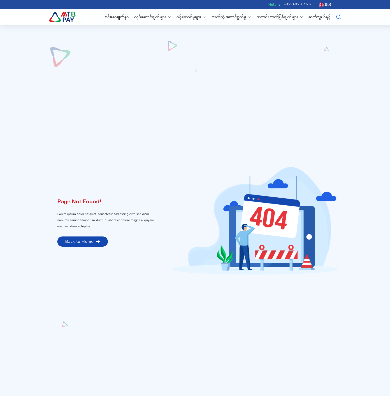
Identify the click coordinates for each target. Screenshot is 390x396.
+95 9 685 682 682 (297, 4)
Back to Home (79, 241)
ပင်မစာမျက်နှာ (117, 17)
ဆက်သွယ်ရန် (319, 17)
